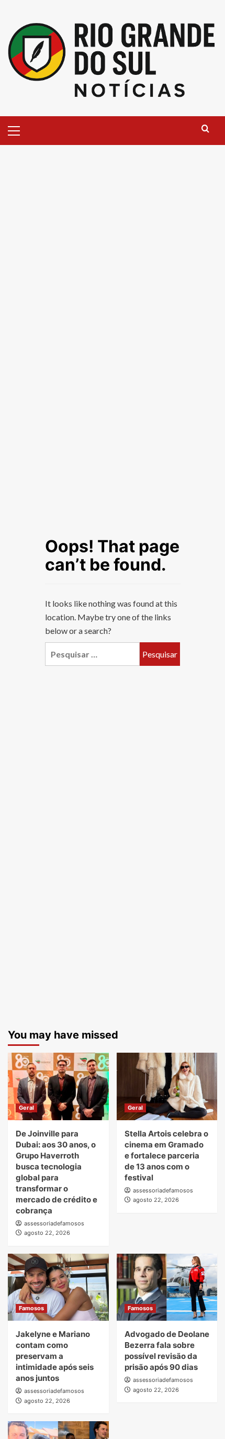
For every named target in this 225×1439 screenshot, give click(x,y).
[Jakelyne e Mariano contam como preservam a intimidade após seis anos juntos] (58, 1287)
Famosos (31, 1308)
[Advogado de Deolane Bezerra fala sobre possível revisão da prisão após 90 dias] (167, 1287)
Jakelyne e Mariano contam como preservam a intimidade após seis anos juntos (55, 1356)
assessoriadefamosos (54, 1223)
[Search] (205, 129)
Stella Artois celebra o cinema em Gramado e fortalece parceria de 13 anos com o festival (166, 1156)
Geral (26, 1107)
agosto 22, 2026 (47, 1232)
